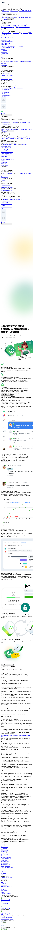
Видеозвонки (24, 33)
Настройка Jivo (6, 73)
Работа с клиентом (20, 61)
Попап (4, 25)
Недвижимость (18, 88)
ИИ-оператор (5, 11)
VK (2, 869)
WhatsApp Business (26, 17)
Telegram (4, 19)
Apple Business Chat (6, 858)
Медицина (5, 88)
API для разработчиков (7, 877)
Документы (4, 887)
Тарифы (3, 49)
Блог (2, 882)
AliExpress (3, 871)
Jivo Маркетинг (22, 25)
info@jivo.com (4, 914)
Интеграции (16, 33)
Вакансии (3, 883)
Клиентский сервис (6, 13)
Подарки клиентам (6, 893)
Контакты (3, 889)
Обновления (5, 61)
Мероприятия (4, 890)
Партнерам (4, 50)
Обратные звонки (11, 25)
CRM (30, 33)
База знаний (4, 52)
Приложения (4, 53)
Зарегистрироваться (6, 115)
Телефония (4, 860)
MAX (18, 17)
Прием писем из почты (7, 867)
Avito (2, 870)
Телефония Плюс (6, 33)
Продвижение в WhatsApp (23, 27)
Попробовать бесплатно (7, 394)
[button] (16, 5)
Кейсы (12, 61)
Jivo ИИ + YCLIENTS (25, 11)
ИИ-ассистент (14, 11)
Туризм (11, 88)
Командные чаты (5, 866)
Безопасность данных (6, 886)
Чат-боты (13, 17)
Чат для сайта (5, 17)
